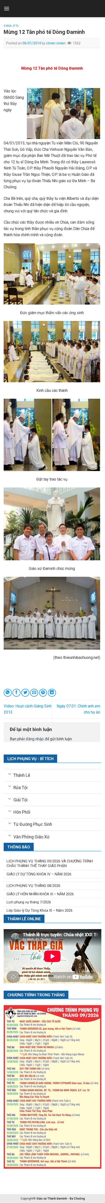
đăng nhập (35, 739)
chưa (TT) (11, 25)
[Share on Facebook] (16, 693)
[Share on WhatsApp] (8, 693)
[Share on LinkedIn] (52, 693)
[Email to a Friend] (34, 693)
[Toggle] (9, 773)
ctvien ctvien (55, 43)
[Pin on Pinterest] (43, 693)
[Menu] (7, 8)
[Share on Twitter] (25, 693)
